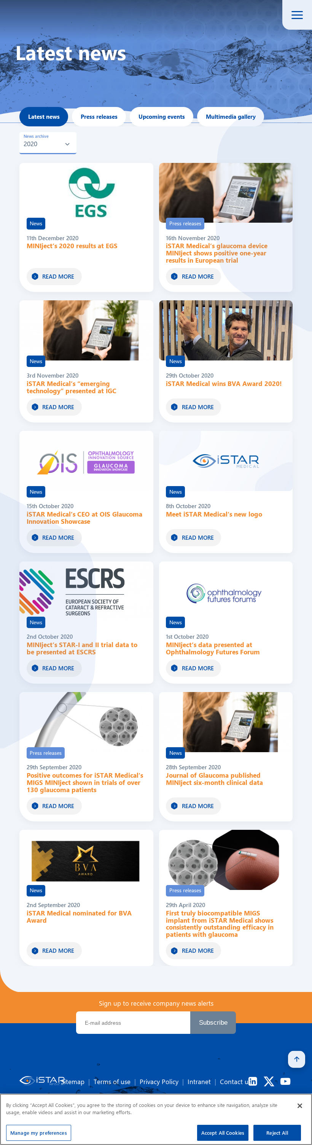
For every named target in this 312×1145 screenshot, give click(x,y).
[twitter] (269, 1081)
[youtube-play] (285, 1081)
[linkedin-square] (252, 1081)
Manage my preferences (38, 1132)
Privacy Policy (159, 1081)
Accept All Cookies (222, 1132)
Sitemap (72, 1081)
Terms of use (112, 1081)
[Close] (299, 1105)
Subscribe (213, 1022)
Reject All (277, 1132)
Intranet (199, 1081)
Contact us (235, 1081)
